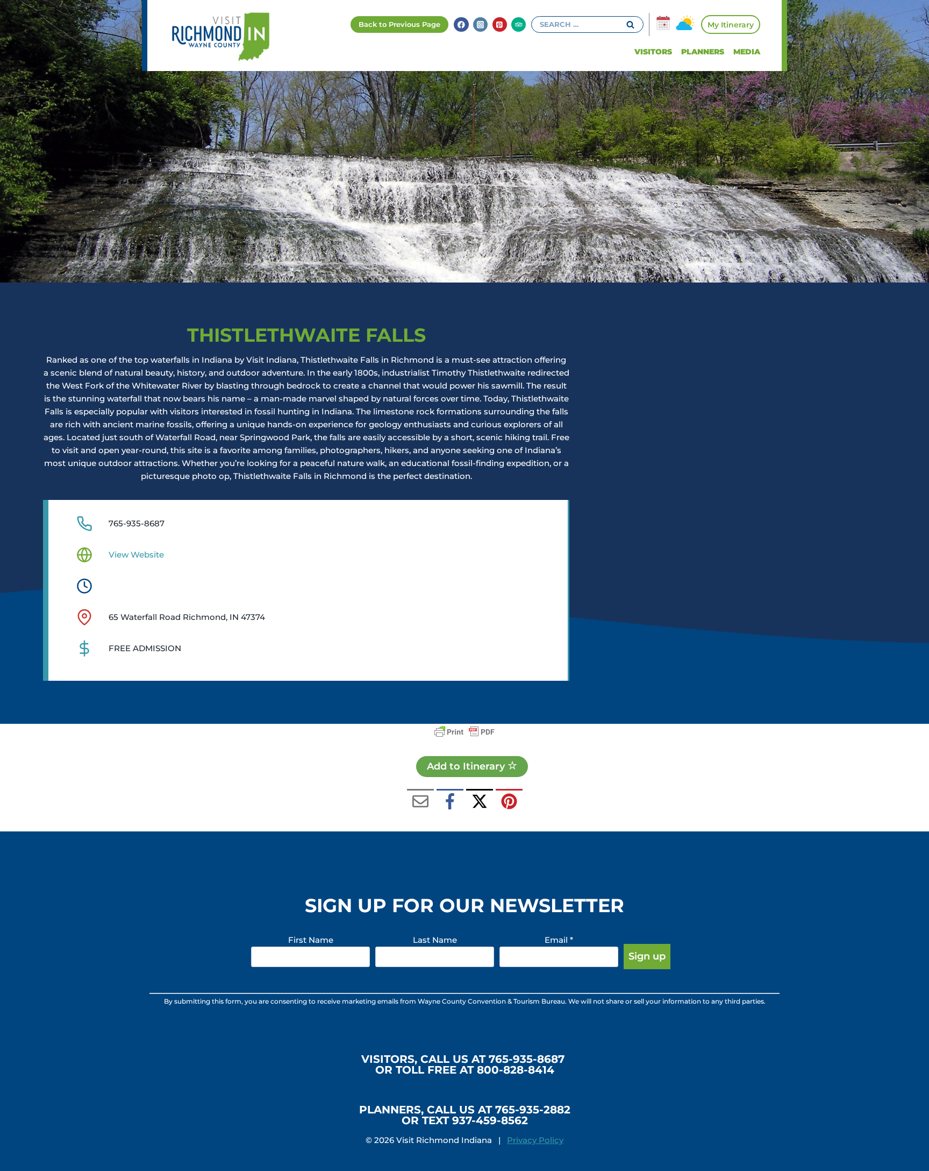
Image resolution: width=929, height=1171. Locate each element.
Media (746, 52)
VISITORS (653, 52)
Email (559, 940)
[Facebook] (461, 24)
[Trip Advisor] (518, 24)
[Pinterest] (499, 24)
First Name (310, 940)
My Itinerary (731, 25)
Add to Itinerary (467, 766)
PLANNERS (702, 52)
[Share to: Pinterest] (509, 802)
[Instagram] (480, 24)
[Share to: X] (479, 802)
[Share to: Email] (420, 802)
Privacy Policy (535, 1140)
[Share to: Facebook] (450, 802)
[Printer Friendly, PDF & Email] (464, 732)
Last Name (435, 940)
